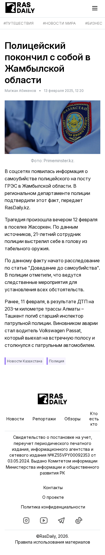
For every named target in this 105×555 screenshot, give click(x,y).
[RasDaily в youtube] (43, 520)
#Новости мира (59, 23)
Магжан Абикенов (20, 90)
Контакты (53, 487)
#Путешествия (19, 23)
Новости (15, 418)
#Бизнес (93, 23)
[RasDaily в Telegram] (61, 520)
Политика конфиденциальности (53, 506)
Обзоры (72, 418)
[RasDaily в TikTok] (78, 520)
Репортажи (44, 418)
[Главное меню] (96, 8)
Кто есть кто (94, 418)
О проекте (53, 497)
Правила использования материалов (52, 541)
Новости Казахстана (24, 361)
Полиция (56, 361)
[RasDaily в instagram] (26, 520)
